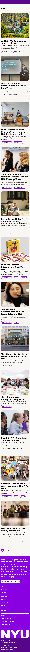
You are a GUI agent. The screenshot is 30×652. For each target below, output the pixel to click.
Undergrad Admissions (9, 643)
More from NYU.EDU (7, 640)
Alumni (3, 94)
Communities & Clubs (19, 187)
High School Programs (9, 647)
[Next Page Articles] (28, 550)
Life (2, 586)
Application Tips (6, 448)
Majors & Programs (7, 97)
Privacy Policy (6, 618)
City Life (16, 277)
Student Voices (6, 233)
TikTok (3, 608)
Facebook (4, 602)
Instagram (4, 597)
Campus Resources (7, 51)
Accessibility (5, 624)
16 (21, 550)
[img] (15, 25)
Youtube (4, 605)
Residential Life (18, 142)
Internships (24, 277)
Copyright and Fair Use (9, 621)
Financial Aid (5, 645)
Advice (3, 592)
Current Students (19, 51)
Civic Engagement (19, 539)
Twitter (3, 599)
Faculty (23, 496)
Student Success (7, 650)
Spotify (3, 611)
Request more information (10, 581)
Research (16, 322)
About (3, 616)
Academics (4, 589)
